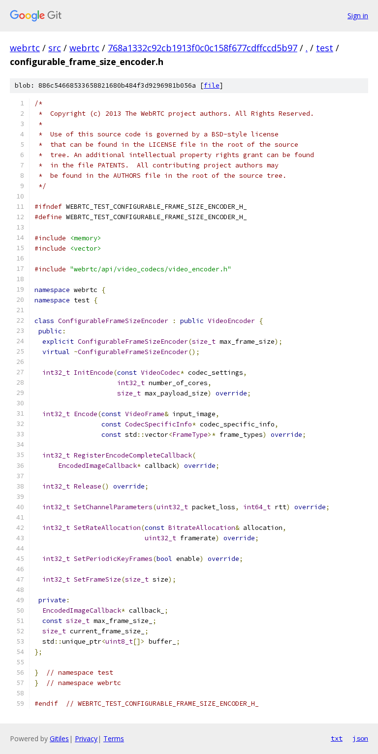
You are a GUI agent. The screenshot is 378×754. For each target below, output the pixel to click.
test (324, 48)
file (212, 85)
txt (337, 738)
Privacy (86, 738)
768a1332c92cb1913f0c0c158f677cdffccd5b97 (202, 48)
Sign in (357, 15)
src (54, 48)
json (360, 738)
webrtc (25, 48)
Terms (113, 738)
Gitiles (59, 738)
